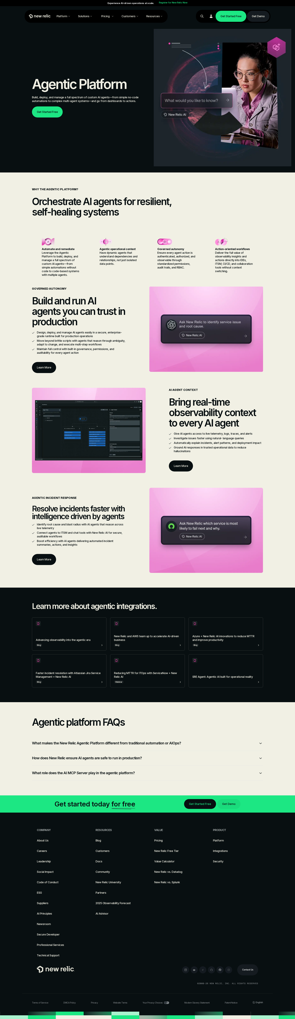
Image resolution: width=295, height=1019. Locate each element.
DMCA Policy (69, 1002)
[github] (211, 970)
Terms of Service (40, 1002)
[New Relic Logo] (39, 16)
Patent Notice (231, 1002)
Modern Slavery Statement (197, 1002)
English (259, 1002)
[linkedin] (185, 970)
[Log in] (211, 16)
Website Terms (120, 1002)
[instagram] (228, 970)
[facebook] (220, 970)
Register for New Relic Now (173, 2)
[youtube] (194, 970)
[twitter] (202, 970)
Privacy (94, 1002)
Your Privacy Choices (153, 1002)
